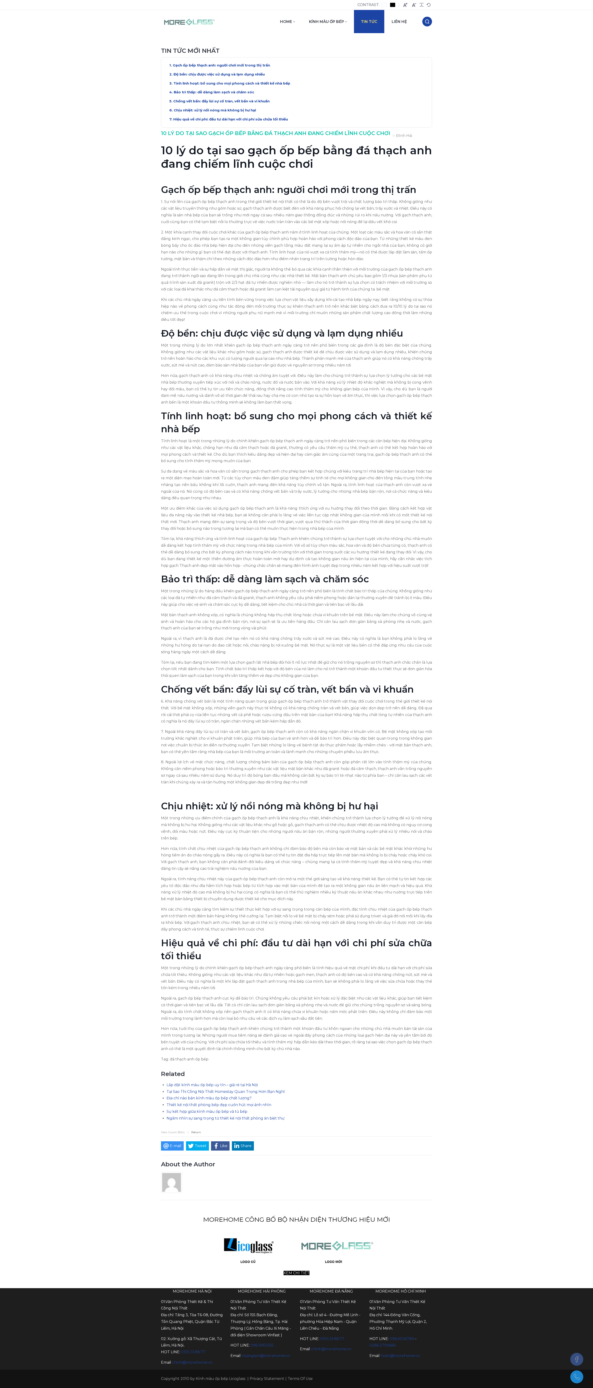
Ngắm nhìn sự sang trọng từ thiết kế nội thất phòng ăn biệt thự (225, 1118)
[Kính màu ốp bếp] (189, 21)
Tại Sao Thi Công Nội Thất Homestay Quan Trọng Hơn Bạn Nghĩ (226, 1091)
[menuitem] (287, 21)
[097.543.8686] (576, 1376)
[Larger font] (405, 5)
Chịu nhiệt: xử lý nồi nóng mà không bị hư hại (215, 110)
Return (196, 1132)
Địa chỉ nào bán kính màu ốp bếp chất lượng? (209, 1098)
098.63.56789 (402, 1339)
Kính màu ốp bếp (212, 1378)
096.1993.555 (262, 1345)
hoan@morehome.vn (400, 1355)
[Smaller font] (414, 5)
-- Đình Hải (402, 135)
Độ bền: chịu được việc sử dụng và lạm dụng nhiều (219, 74)
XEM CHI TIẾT (296, 1273)
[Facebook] (576, 1359)
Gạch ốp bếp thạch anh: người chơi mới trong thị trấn (221, 65)
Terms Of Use (300, 1378)
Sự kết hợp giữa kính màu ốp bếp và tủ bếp (207, 1111)
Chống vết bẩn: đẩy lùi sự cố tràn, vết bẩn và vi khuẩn (221, 101)
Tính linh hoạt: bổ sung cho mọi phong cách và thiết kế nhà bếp (231, 83)
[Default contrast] (384, 5)
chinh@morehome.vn (192, 1362)
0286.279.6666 (382, 1345)
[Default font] (428, 5)
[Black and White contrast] (392, 5)
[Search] (427, 21)
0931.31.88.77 (193, 1352)
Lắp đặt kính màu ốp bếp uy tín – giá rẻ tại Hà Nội (212, 1085)
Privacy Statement (267, 1378)
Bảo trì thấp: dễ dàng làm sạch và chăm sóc (214, 92)
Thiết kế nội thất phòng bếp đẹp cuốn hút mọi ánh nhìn (219, 1105)
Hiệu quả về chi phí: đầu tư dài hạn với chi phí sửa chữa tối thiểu (230, 119)
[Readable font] (421, 5)
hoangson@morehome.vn (266, 1355)
